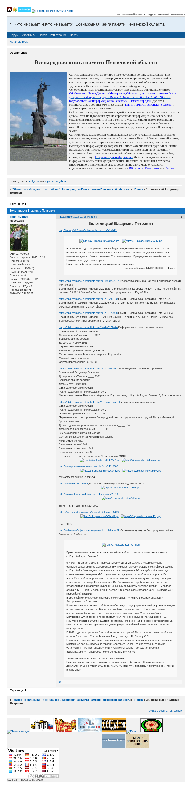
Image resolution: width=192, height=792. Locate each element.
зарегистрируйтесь (55, 181)
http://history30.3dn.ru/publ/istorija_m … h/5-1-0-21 (88, 230)
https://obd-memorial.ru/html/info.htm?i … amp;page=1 (89, 402)
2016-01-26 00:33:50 (85, 216)
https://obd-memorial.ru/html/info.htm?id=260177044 (88, 327)
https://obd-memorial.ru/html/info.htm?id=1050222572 (89, 280)
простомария (19, 217)
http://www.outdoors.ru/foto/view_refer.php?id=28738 (88, 494)
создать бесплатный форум (165, 710)
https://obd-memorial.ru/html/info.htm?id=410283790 (88, 298)
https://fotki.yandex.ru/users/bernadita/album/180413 (89, 512)
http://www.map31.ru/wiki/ (73, 483)
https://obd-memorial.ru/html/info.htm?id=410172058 (88, 313)
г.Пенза (138, 189)
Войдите (34, 181)
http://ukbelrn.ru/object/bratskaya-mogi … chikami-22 (89, 530)
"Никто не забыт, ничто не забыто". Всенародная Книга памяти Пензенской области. (71, 189)
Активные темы (19, 41)
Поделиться (66, 216)
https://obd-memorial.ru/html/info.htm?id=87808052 (87, 368)
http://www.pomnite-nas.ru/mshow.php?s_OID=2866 (88, 466)
